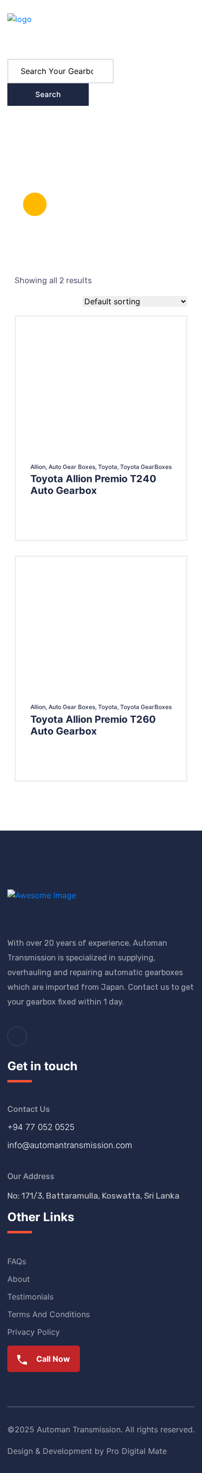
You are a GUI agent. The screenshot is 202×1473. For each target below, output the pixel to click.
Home (17, 133)
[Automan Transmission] (19, 28)
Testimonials (30, 1296)
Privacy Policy (33, 1332)
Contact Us (27, 172)
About (133, 133)
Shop (54, 133)
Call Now (52, 1359)
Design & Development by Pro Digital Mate (87, 1451)
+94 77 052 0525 (41, 1127)
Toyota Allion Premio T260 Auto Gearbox (93, 725)
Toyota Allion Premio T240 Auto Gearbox (93, 484)
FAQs (16, 1261)
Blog (97, 133)
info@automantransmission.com (69, 1145)
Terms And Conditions (48, 1314)
